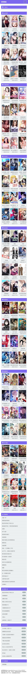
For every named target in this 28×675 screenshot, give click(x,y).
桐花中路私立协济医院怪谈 (8, 540)
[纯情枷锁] (6, 286)
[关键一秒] (6, 307)
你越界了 (23, 260)
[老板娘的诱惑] (14, 54)
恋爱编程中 (6, 475)
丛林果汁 (4, 584)
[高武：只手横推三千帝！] (6, 357)
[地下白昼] (14, 324)
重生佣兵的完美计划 (6, 554)
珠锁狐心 (6, 277)
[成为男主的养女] (23, 181)
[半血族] (6, 252)
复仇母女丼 (23, 45)
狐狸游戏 (4, 565)
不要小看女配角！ (15, 188)
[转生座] (23, 197)
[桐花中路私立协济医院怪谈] (6, 341)
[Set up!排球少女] (14, 142)
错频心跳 (15, 293)
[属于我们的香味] (23, 286)
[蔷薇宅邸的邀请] (14, 307)
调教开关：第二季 (6, 133)
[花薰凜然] (23, 467)
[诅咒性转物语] (14, 93)
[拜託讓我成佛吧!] (23, 484)
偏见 (15, 243)
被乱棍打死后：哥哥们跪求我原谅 (10, 526)
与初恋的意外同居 (6, 150)
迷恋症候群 (4, 614)
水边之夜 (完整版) (6, 243)
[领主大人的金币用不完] (6, 197)
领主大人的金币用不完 (7, 647)
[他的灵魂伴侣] (23, 269)
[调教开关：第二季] (6, 126)
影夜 (15, 508)
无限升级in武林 (5, 579)
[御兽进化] (14, 341)
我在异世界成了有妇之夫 (8, 523)
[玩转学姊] (6, 71)
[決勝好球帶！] (14, 451)
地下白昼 (15, 332)
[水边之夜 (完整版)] (6, 236)
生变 (23, 243)
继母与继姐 (6, 62)
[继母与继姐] (6, 54)
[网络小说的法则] (14, 429)
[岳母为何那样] (23, 142)
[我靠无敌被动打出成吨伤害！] (23, 412)
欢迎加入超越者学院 (7, 656)
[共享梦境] (14, 214)
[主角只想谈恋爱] (23, 429)
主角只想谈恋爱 (23, 436)
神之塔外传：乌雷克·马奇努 (8, 650)
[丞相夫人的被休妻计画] (14, 71)
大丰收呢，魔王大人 (7, 628)
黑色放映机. (23, 78)
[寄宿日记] (6, 38)
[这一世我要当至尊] (14, 412)
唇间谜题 (15, 277)
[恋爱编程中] (6, 467)
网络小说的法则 (14, 436)
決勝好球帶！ (15, 458)
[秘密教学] (6, 21)
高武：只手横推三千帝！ (8, 548)
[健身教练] (14, 38)
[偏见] (14, 236)
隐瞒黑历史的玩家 (15, 172)
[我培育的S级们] (23, 324)
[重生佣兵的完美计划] (14, 357)
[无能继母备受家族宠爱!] (14, 484)
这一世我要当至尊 (15, 420)
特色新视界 (23, 117)
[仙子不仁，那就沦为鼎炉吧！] (23, 379)
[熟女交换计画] (23, 126)
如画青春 (23, 348)
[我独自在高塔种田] (6, 181)
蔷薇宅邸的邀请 (14, 315)
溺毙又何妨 (4, 598)
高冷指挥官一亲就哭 (6, 556)
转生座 (23, 205)
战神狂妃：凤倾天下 (7, 620)
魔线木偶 (6, 458)
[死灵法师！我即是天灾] (6, 429)
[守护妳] (14, 109)
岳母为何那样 (23, 150)
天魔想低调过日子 (6, 608)
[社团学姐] (14, 21)
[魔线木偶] (6, 451)
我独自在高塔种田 (6, 188)
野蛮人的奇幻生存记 (7, 601)
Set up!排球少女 (14, 150)
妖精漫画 (3, 2)
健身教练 (15, 45)
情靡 (23, 403)
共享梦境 (15, 222)
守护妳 (14, 117)
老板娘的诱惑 (15, 62)
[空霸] (23, 500)
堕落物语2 (14, 133)
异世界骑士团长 (23, 100)
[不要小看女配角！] (14, 181)
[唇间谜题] (14, 269)
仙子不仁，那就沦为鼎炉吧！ (9, 551)
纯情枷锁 (6, 293)
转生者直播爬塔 (6, 611)
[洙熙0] (6, 324)
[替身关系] (14, 396)
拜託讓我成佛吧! (23, 491)
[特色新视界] (23, 109)
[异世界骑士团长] (23, 93)
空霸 (23, 508)
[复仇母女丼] (23, 38)
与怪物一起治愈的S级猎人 (8, 634)
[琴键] (14, 252)
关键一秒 (6, 315)
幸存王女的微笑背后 (6, 562)
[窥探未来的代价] (6, 93)
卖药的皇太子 (5, 576)
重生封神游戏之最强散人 (8, 570)
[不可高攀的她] (23, 214)
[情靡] (23, 396)
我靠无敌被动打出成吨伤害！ (9, 581)
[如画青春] (23, 341)
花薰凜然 (23, 475)
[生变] (23, 236)
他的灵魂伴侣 (23, 277)
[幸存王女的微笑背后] (23, 357)
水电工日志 (23, 29)
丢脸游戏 (15, 387)
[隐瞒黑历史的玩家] (14, 164)
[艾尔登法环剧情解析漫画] (23, 451)
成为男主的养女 (23, 188)
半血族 (6, 260)
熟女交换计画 (23, 133)
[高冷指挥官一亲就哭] (6, 396)
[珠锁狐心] (6, 269)
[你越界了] (23, 252)
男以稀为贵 (6, 117)
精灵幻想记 (6, 508)
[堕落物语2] (14, 126)
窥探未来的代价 (6, 100)
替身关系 (15, 403)
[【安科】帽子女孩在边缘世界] (14, 467)
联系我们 (23, 670)
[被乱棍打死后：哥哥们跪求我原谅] (6, 379)
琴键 (15, 260)
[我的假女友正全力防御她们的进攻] (6, 484)
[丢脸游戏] (14, 379)
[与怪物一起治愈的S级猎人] (23, 164)
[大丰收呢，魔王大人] (6, 164)
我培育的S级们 (23, 332)
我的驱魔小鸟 (5, 604)
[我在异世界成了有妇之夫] (23, 307)
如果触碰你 (4, 595)
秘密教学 (6, 29)
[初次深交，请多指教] (23, 54)
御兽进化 (15, 348)
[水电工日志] (23, 21)
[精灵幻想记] (6, 500)
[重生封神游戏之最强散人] (6, 412)
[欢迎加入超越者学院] (6, 214)
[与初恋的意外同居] (6, 142)
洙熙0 (6, 332)
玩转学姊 (6, 78)
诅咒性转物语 (15, 100)
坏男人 (3, 617)
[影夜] (14, 500)
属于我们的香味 (23, 293)
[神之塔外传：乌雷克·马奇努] (14, 197)
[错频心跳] (14, 286)
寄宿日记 (6, 45)
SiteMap (19, 670)
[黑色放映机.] (23, 71)
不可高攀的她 (23, 222)
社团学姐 (15, 29)
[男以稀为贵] (6, 109)
